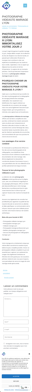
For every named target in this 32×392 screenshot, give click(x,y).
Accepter (16, 376)
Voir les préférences (16, 386)
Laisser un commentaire (9, 26)
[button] (29, 354)
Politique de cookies (9, 389)
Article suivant (9, 278)
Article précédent (6, 270)
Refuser (16, 381)
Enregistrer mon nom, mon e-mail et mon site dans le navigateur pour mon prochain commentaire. (16, 346)
